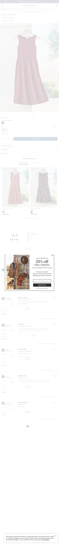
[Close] (55, 535)
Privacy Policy (45, 539)
